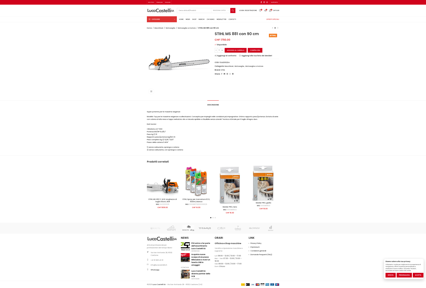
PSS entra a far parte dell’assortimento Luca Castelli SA (200, 246)
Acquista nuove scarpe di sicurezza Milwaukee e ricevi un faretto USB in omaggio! (200, 259)
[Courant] (238, 228)
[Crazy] (254, 228)
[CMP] (221, 228)
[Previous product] (272, 28)
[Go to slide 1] (210, 217)
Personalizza (404, 275)
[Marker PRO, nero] (230, 185)
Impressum (255, 247)
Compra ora (255, 50)
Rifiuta (390, 275)
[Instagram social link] (264, 2)
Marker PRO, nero (230, 207)
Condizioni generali (258, 251)
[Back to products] (275, 28)
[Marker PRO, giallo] (263, 183)
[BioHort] (171, 228)
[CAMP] (204, 228)
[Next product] (277, 28)
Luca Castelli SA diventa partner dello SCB (200, 273)
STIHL (223, 70)
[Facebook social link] (261, 2)
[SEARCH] (232, 10)
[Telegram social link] (232, 73)
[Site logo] (161, 10)
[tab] (213, 103)
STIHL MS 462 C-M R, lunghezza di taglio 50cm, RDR (162, 200)
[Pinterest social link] (227, 73)
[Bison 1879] (188, 228)
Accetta (418, 275)
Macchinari (158, 28)
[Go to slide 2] (213, 217)
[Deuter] (271, 228)
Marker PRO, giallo (263, 203)
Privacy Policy (255, 243)
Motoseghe (170, 28)
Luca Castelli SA (159, 284)
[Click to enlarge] (151, 91)
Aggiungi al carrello (235, 50)
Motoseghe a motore (187, 28)
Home (149, 28)
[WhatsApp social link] (267, 2)
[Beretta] (155, 228)
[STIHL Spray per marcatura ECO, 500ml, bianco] (196, 181)
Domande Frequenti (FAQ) (261, 254)
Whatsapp (155, 270)
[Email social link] (224, 73)
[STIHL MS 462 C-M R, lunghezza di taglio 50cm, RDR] (162, 181)
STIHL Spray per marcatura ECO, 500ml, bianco (196, 200)
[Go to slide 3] (215, 217)
